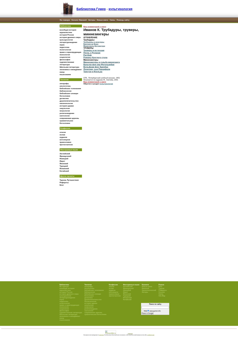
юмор (62, 72)
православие (65, 142)
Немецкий (64, 159)
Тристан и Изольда (92, 71)
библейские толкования (70, 88)
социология (65, 57)
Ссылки (162, 292)
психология (65, 55)
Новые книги (102, 20)
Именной (145, 288)
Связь (112, 20)
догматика (64, 98)
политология (65, 50)
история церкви (67, 106)
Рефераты (64, 182)
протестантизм (66, 145)
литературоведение (68, 42)
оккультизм (65, 108)
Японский (64, 164)
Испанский (64, 168)
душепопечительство (69, 101)
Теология (64, 80)
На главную (65, 20)
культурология (120, 9)
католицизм (65, 140)
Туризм (161, 288)
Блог (62, 185)
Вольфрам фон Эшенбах (95, 67)
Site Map (162, 296)
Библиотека (65, 26)
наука (62, 45)
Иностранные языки (69, 150)
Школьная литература (69, 67)
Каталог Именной (79, 20)
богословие (65, 96)
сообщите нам (150, 335)
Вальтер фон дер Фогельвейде (98, 64)
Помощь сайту (123, 20)
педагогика (64, 47)
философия (65, 60)
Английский (65, 154)
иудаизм (63, 137)
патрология (65, 111)
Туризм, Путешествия (69, 180)
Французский (65, 156)
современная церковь (69, 118)
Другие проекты (67, 176)
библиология (65, 91)
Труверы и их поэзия (93, 50)
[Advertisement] (71, 228)
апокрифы (64, 83)
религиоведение (67, 113)
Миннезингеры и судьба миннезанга (101, 62)
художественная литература (71, 312)
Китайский (64, 171)
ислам (62, 135)
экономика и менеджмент (71, 69)
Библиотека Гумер (91, 9)
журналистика (66, 32)
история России (67, 35)
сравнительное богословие (95, 314)
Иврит (62, 161)
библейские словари (69, 93)
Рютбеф (87, 55)
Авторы (91, 20)
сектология (65, 116)
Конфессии (65, 128)
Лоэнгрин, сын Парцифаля (96, 69)
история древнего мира (70, 37)
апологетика (65, 86)
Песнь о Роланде (91, 53)
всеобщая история (68, 30)
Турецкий (64, 166)
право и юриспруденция (70, 52)
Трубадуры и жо (90, 42)
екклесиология (66, 103)
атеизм (63, 132)
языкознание (65, 74)
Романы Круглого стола (95, 57)
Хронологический (149, 290)
